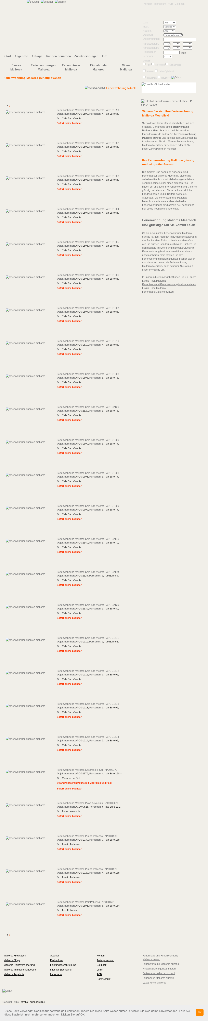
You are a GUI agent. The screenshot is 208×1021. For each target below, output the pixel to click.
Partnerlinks (56, 960)
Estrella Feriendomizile (32, 1002)
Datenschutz (103, 979)
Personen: (148, 56)
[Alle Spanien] (174, 23)
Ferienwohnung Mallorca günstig (161, 964)
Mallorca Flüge (12, 960)
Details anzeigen (67, 129)
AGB (170, 3)
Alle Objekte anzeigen (37, 99)
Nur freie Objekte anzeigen (104, 99)
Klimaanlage (175, 65)
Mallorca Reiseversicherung (19, 965)
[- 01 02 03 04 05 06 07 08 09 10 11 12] (177, 44)
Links (100, 969)
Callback (179, 3)
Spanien (55, 955)
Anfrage (36, 56)
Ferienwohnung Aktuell (120, 88)
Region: (147, 30)
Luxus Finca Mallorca (154, 280)
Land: (146, 22)
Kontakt (148, 3)
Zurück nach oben (16, 944)
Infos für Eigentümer (61, 969)
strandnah (152, 78)
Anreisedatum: (151, 43)
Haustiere (166, 78)
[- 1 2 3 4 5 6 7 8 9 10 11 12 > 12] (174, 57)
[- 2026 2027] (187, 44)
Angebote (21, 56)
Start (7, 56)
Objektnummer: (151, 38)
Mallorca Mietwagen (15, 955)
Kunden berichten (58, 56)
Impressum (160, 3)
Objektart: (148, 34)
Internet (150, 71)
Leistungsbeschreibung (63, 965)
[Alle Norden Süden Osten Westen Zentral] (174, 31)
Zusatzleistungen (86, 56)
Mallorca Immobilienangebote (20, 969)
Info (104, 56)
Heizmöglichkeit (166, 71)
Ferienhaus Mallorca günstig (158, 291)
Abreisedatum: (151, 47)
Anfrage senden (105, 960)
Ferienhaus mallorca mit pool (159, 973)
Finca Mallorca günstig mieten (159, 968)
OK (200, 1012)
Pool (149, 65)
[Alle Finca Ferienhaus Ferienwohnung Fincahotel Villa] (174, 35)
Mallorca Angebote (14, 974)
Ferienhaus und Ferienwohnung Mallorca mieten (169, 284)
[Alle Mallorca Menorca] (174, 27)
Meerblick (160, 65)
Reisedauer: (149, 52)
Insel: (146, 26)
